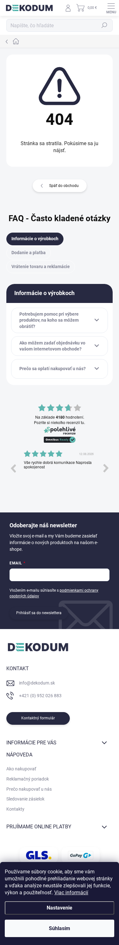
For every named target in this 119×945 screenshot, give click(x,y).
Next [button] (106, 468)
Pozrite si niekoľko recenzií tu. (59, 422)
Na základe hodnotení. (59, 417)
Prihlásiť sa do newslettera (39, 613)
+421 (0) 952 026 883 (40, 695)
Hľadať (104, 25)
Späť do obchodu (64, 185)
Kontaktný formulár (38, 718)
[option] (59, 473)
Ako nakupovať (21, 768)
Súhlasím (59, 928)
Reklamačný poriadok (27, 778)
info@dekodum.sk (37, 682)
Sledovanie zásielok (25, 798)
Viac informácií (71, 893)
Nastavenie (59, 908)
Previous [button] (13, 468)
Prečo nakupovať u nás (29, 789)
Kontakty (15, 809)
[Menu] (111, 8)
